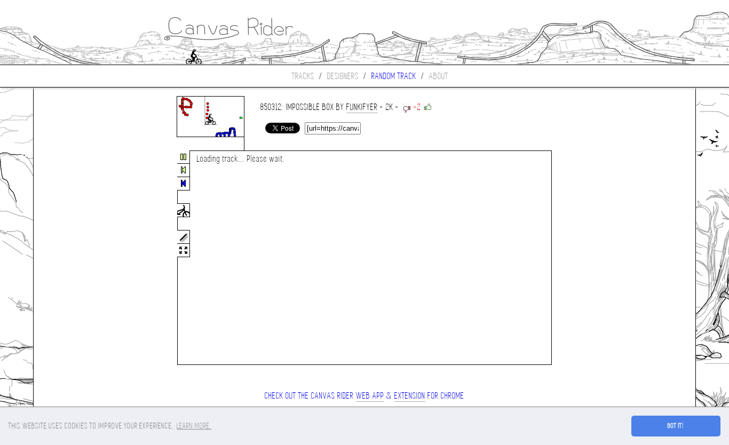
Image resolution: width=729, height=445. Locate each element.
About (438, 76)
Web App (370, 395)
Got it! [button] (676, 426)
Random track (393, 76)
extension (409, 395)
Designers (343, 76)
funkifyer (362, 107)
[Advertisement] (78, 258)
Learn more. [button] (194, 426)
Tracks (303, 76)
